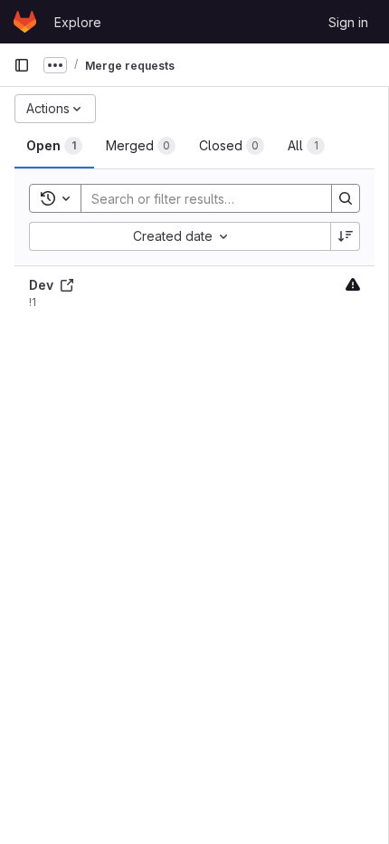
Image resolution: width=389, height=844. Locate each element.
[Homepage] (25, 21)
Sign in (348, 22)
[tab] (54, 145)
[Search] (345, 198)
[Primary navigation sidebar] (21, 65)
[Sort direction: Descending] (345, 236)
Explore (77, 22)
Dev (42, 285)
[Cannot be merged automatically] (353, 284)
